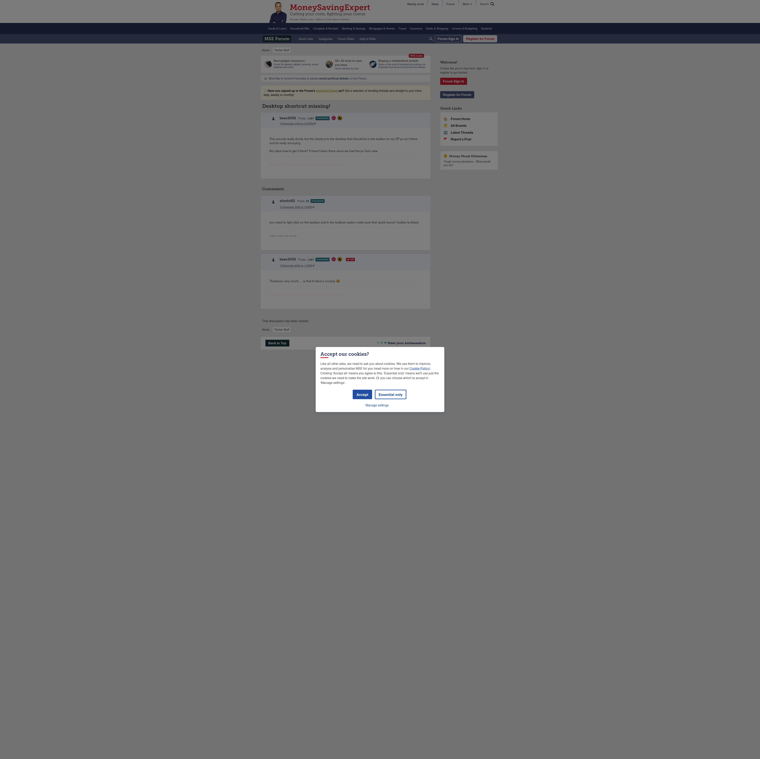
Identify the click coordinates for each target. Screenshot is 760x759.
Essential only (391, 394)
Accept (362, 394)
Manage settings (377, 405)
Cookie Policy (419, 368)
